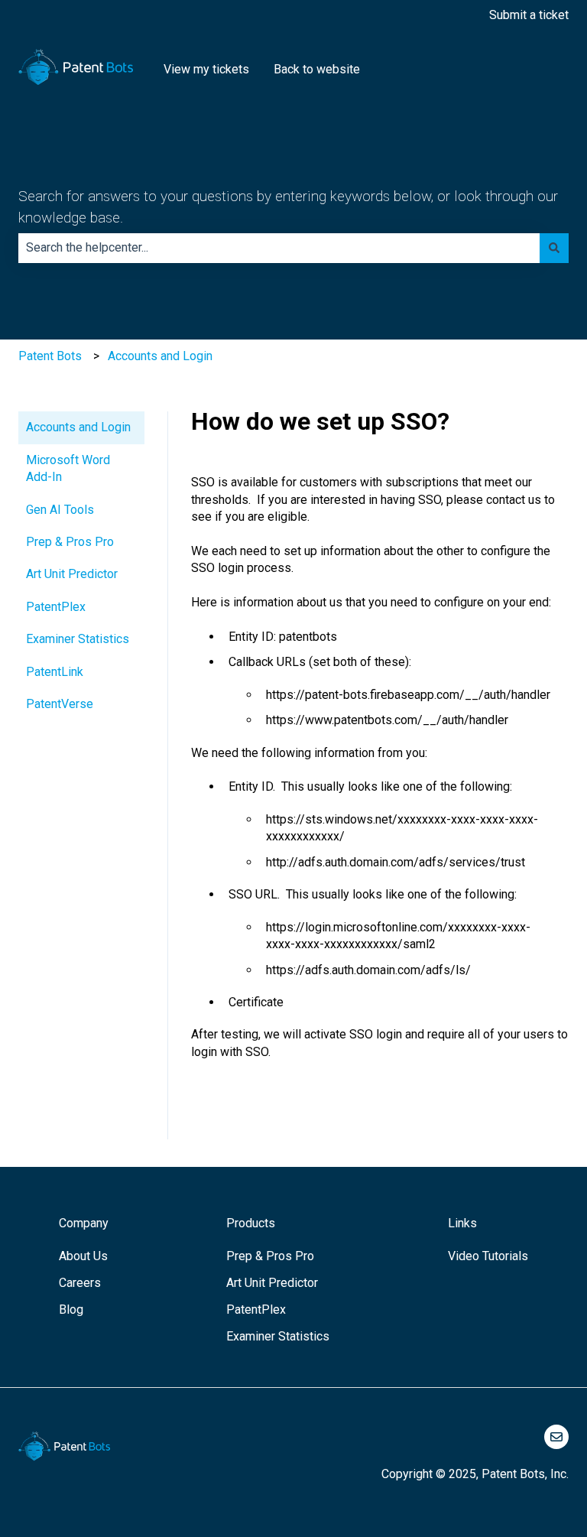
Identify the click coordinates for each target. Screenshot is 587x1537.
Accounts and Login (160, 356)
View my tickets (206, 69)
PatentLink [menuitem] (54, 672)
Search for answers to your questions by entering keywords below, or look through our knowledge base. (288, 207)
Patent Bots (50, 356)
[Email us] (556, 1437)
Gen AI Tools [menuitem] (60, 509)
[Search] (554, 247)
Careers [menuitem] (80, 1282)
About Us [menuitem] (83, 1256)
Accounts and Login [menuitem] (78, 427)
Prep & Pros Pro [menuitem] (70, 542)
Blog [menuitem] (71, 1309)
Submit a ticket (529, 15)
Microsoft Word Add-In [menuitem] (68, 468)
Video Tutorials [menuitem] (488, 1256)
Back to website (317, 69)
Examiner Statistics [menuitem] (77, 639)
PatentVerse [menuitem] (59, 704)
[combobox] (279, 247)
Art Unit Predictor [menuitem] (72, 574)
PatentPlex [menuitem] (56, 607)
